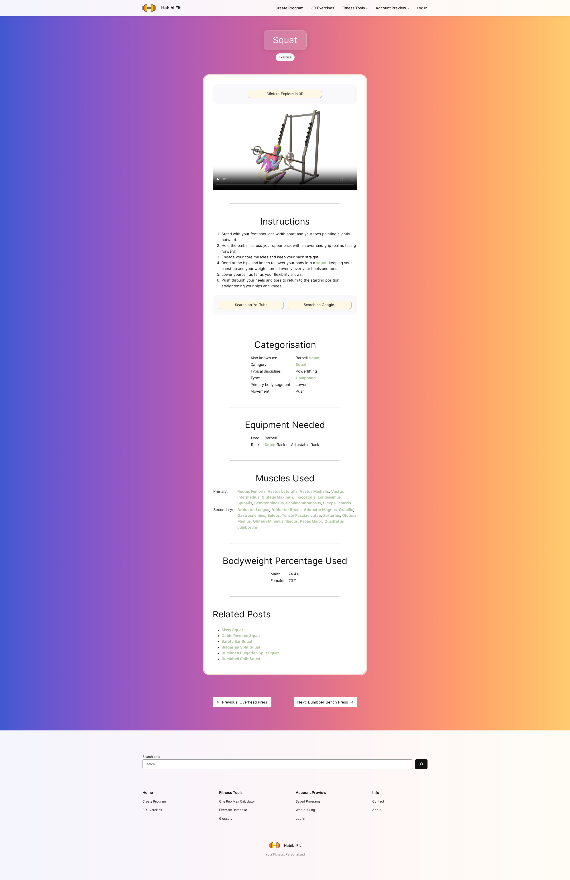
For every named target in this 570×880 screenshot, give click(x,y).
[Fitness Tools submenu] (367, 8)
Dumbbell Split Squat (241, 659)
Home (147, 792)
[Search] (421, 764)
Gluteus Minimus (268, 521)
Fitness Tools (353, 8)
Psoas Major (311, 521)
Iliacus (292, 521)
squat (321, 263)
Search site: (151, 756)
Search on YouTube (251, 304)
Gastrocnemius (251, 515)
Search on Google (319, 304)
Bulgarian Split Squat (241, 647)
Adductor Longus (253, 509)
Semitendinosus (269, 503)
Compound (306, 378)
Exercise (285, 57)
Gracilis (346, 509)
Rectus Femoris (251, 491)
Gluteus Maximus (277, 497)
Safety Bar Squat (237, 641)
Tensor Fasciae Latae (301, 515)
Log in (422, 8)
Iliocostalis (305, 497)
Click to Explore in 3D (285, 93)
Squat (314, 358)
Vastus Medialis (314, 491)
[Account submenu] (408, 8)
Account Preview (391, 8)
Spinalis (244, 503)
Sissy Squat (232, 630)
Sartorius (331, 515)
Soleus (273, 515)
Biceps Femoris (337, 503)
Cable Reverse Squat (241, 635)
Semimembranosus (303, 503)
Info (375, 792)
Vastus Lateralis (282, 491)
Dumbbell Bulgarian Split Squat (250, 653)
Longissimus (329, 497)
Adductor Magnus (320, 509)
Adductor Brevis (286, 509)
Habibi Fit (171, 7)
